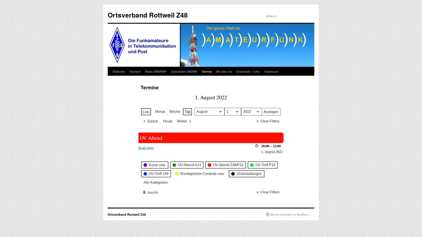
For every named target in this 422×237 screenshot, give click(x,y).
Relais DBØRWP (155, 71)
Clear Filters (269, 121)
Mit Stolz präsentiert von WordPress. (289, 214)
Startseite (119, 71)
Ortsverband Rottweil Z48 (148, 15)
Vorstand (134, 71)
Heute (168, 121)
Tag (187, 111)
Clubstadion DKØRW (184, 71)
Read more (146, 147)
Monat (160, 111)
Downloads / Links (248, 71)
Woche (174, 111)
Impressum (271, 71)
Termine (207, 71)
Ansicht (150, 193)
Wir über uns (224, 71)
